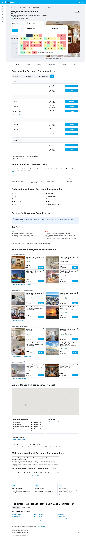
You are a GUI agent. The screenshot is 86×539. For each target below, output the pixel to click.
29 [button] (27, 48)
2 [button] (61, 35)
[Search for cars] (2, 12)
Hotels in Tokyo (38, 520)
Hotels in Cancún (38, 516)
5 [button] (48, 39)
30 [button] (31, 48)
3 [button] (34, 35)
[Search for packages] (2, 14)
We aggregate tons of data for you (20, 532)
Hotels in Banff (37, 518)
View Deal (41, 267)
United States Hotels (18, 7)
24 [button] (34, 45)
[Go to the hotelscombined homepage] (10, 2)
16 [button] (31, 42)
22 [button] (27, 45)
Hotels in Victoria (16, 516)
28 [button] (24, 48)
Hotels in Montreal (61, 516)
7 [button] (24, 39)
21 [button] (24, 45)
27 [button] (21, 48)
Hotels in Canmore (38, 514)
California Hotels (31, 7)
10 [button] (34, 39)
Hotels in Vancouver (16, 518)
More (13, 171)
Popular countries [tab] (26, 507)
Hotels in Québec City (62, 518)
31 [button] (64, 48)
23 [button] (31, 45)
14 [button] (24, 42)
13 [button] (21, 42)
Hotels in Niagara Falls (62, 520)
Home (12, 7)
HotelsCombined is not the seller (20, 530)
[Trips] (2, 21)
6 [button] (21, 39)
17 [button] (34, 42)
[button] (2, 2)
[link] (22, 284)
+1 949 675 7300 (15, 16)
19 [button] (40, 42)
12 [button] (40, 39)
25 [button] (37, 45)
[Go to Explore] (2, 17)
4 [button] (37, 35)
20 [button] (21, 45)
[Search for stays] (2, 9)
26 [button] (40, 45)
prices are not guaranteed (41, 526)
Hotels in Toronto (16, 520)
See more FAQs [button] (35, 475)
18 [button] (37, 42)
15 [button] (27, 42)
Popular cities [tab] (16, 507)
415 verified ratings (23, 18)
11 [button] (37, 39)
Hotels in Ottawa (60, 514)
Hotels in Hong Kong (17, 514)
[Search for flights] (2, 6)
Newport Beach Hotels (42, 7)
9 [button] (61, 39)
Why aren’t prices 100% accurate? (20, 535)
